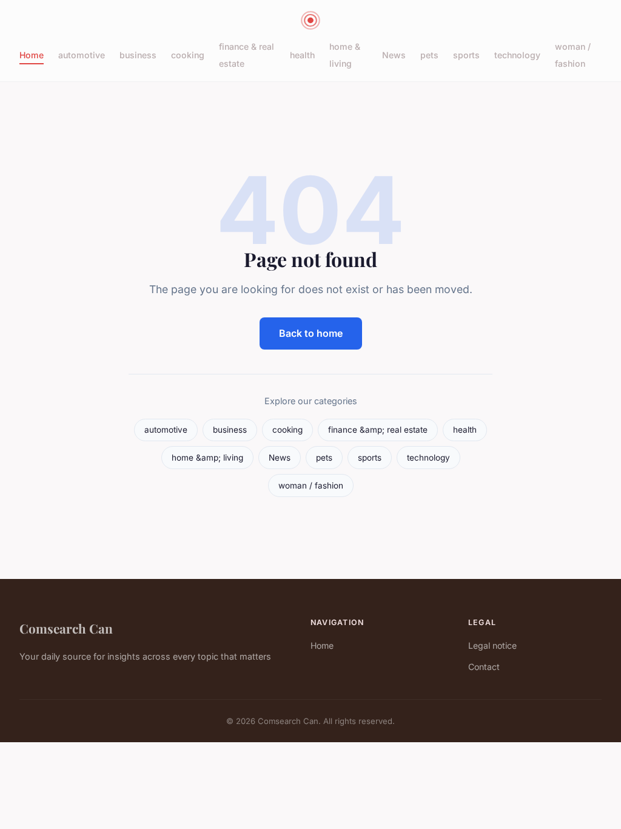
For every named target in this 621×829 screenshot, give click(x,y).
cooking (187, 55)
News (394, 55)
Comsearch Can (66, 628)
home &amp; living (207, 457)
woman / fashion (573, 54)
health (302, 55)
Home (31, 55)
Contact (484, 667)
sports (466, 55)
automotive (81, 55)
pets (429, 55)
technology (517, 55)
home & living (344, 54)
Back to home (311, 333)
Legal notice (492, 645)
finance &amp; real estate (378, 430)
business (137, 55)
